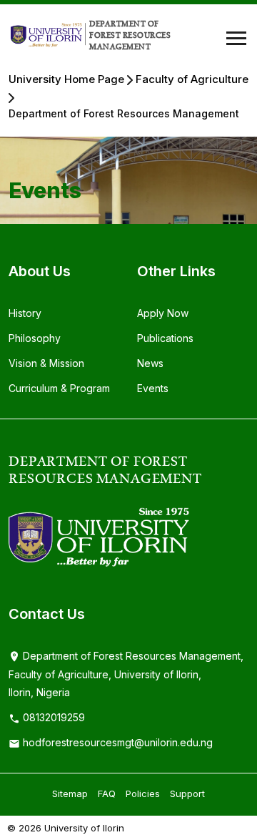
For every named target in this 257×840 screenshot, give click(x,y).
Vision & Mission (46, 363)
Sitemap (70, 793)
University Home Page (66, 79)
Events (152, 388)
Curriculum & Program (59, 388)
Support (187, 793)
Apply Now (162, 313)
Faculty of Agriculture (192, 79)
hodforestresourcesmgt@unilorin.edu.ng (116, 742)
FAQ (107, 793)
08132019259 (52, 717)
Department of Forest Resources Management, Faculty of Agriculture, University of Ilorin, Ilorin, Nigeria (126, 674)
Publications (165, 338)
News (150, 363)
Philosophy (35, 338)
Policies (143, 793)
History (25, 313)
